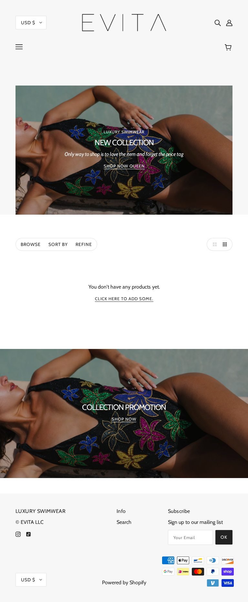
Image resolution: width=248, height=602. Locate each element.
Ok (224, 537)
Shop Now (124, 419)
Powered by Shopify (124, 582)
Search (124, 522)
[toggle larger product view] (213, 244)
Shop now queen (124, 166)
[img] (217, 22)
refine (84, 244)
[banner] (124, 22)
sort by (58, 244)
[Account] (229, 22)
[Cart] (229, 47)
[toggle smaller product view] (226, 244)
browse (31, 244)
